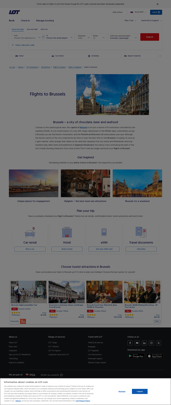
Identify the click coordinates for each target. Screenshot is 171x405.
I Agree (140, 391)
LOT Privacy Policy (83, 401)
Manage (122, 391)
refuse (18, 401)
